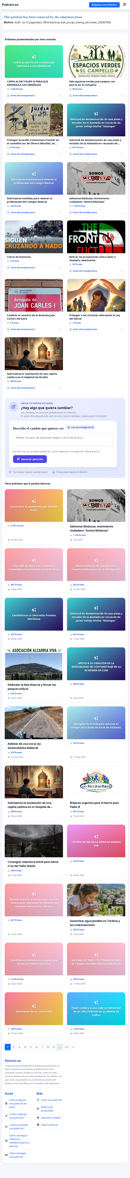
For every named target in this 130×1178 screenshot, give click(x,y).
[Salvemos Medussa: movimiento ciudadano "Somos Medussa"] (96, 189)
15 (66, 1047)
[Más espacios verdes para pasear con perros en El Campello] (96, 72)
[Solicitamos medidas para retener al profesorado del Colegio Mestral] (34, 189)
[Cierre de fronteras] (34, 245)
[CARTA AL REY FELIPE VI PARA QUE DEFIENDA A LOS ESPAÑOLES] (34, 72)
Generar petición (32, 459)
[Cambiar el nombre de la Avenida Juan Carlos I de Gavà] (34, 306)
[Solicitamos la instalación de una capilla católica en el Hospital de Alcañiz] (34, 364)
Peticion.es (10, 4)
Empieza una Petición (104, 4)
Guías (9, 1093)
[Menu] (124, 4)
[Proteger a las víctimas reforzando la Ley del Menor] (96, 306)
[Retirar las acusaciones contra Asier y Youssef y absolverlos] (96, 247)
